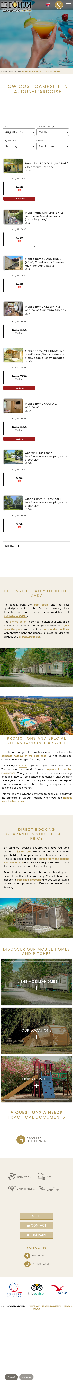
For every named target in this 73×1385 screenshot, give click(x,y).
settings (32, 1370)
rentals (23, 765)
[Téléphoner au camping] (59, 5)
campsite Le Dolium (15, 615)
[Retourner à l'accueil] (16, 7)
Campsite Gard (11, 71)
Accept (11, 1377)
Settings (26, 1377)
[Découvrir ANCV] (59, 1290)
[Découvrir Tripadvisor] (36, 1290)
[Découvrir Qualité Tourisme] (14, 1290)
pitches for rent (18, 622)
